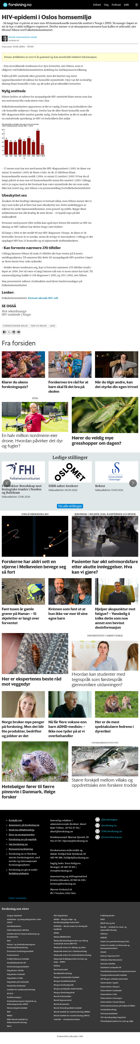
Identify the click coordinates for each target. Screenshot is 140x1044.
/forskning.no (109, 825)
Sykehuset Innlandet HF (110, 967)
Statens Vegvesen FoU (109, 956)
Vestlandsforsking (108, 1009)
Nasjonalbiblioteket (62, 937)
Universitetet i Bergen (109, 987)
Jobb (126, 4)
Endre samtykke (18, 898)
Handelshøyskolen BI (16, 963)
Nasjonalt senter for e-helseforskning (70, 951)
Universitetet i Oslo (108, 994)
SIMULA (104, 934)
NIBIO (9, 1015)
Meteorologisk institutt (17, 1008)
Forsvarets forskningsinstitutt (20, 951)
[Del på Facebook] (4, 332)
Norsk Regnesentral (62, 1000)
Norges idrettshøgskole (64, 992)
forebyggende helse (15, 326)
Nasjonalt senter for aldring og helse (70, 947)
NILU (9, 1026)
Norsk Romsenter (61, 1004)
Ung (106, 4)
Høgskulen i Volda (15, 978)
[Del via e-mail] (18, 332)
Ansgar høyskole (14, 915)
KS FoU (10, 993)
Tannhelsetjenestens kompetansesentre (118, 971)
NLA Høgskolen (61, 915)
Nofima (57, 966)
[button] (7, 483)
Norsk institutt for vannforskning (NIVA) (72, 1015)
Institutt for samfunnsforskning (21, 989)
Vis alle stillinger (70, 506)
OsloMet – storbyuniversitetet (67, 1019)
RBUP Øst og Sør (107, 923)
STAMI (103, 952)
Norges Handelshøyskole (65, 981)
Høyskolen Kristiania (16, 986)
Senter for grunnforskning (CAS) (114, 941)
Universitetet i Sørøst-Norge (112, 1002)
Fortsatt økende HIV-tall (43, 298)
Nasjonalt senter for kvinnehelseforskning (72, 955)
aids (52, 326)
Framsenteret (13, 955)
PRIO (102, 919)
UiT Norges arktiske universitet (114, 979)
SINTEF (103, 937)
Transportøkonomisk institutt (113, 975)
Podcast (116, 4)
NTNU (56, 933)
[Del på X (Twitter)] (9, 332)
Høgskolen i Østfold (16, 974)
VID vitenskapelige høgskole (113, 1017)
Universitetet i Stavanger (111, 998)
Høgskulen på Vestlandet (18, 982)
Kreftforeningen (14, 997)
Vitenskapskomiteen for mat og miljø (116, 1021)
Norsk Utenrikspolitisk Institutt (68, 1008)
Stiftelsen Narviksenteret (111, 960)
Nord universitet (61, 969)
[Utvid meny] (136, 5)
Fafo (9, 940)
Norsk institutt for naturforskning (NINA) (72, 1012)
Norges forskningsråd (63, 985)
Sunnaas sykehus (107, 964)
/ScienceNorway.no (111, 837)
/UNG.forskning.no (111, 831)
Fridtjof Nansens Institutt (18, 959)
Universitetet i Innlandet (111, 990)
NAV (9, 1012)
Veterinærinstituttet (109, 1013)
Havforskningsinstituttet (18, 967)
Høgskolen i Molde (15, 970)
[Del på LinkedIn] (13, 332)
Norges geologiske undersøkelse (68, 989)
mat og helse (39, 326)
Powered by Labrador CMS (70, 1036)
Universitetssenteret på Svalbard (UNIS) (117, 1006)
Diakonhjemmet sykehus (18, 930)
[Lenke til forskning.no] (44, 3)
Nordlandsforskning (63, 973)
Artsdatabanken (14, 926)
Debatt (97, 4)
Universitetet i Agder (109, 983)
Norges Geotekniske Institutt (66, 977)
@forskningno (109, 819)
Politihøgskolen (107, 915)
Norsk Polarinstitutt (62, 996)
